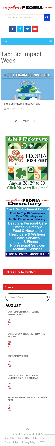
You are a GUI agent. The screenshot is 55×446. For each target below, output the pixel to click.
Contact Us (23, 438)
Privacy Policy (28, 442)
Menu (6, 41)
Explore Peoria (19, 434)
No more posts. (29, 121)
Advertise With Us (41, 438)
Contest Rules (11, 442)
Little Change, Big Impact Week (22, 103)
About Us (9, 438)
